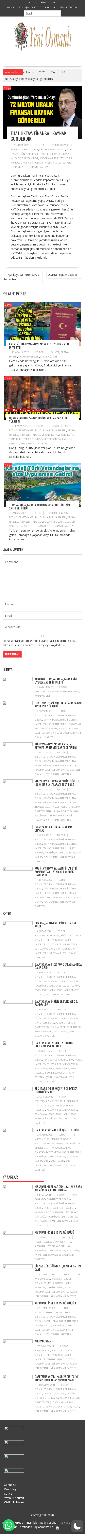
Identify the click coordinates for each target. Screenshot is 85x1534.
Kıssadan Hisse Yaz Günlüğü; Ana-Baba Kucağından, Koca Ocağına (58, 1188)
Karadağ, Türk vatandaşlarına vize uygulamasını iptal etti (39, 346)
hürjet (71, 848)
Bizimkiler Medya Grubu (41, 1522)
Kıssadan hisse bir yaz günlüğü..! (55, 1303)
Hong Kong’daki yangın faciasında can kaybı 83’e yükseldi (39, 419)
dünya (61, 149)
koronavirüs (48, 158)
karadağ (45, 356)
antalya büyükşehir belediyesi (52, 1312)
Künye (35, 7)
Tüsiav (48, 1406)
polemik (38, 162)
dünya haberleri (28, 356)
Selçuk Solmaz (54, 1402)
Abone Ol (11, 7)
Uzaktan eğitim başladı (62, 275)
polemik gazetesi (55, 162)
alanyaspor (42, 935)
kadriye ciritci (43, 1212)
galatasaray (51, 981)
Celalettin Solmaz (54, 1393)
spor (51, 948)
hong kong (50, 434)
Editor (40, 145)
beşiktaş (55, 935)
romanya (61, 897)
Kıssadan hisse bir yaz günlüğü (54, 1232)
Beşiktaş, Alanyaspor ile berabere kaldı (55, 924)
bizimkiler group (60, 426)
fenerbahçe (50, 1059)
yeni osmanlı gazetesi (35, 167)
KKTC (55, 154)
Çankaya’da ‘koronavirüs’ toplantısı (21, 277)
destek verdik (47, 149)
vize (55, 356)
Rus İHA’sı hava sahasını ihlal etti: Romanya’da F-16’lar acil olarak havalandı (56, 871)
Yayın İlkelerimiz (49, 7)
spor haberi (62, 948)
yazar (52, 1220)
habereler (57, 1207)
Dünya (7, 88)
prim (69, 1156)
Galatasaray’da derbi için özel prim (57, 1130)
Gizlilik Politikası (69, 7)
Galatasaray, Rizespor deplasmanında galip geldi (58, 966)
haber (35, 154)
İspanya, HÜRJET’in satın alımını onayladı (54, 828)
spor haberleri (65, 990)
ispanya (39, 852)
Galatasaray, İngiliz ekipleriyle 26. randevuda (56, 1003)
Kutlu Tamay (50, 1397)
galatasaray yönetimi (48, 1152)
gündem (25, 154)
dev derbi (69, 1143)
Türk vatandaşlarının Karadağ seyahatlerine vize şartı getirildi (39, 506)
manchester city (44, 1022)
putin (49, 811)
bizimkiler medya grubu (24, 430)
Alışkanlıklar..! (44, 1341)
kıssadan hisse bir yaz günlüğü (53, 1246)
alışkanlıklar (42, 1350)
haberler (45, 154)
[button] (77, 1526)
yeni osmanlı (38, 526)
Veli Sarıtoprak (62, 1406)
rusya (71, 897)
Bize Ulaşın (23, 7)
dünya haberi (57, 430)
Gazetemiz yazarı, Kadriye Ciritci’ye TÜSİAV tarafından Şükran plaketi (56, 1378)
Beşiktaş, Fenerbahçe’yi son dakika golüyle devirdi (56, 1090)
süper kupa (53, 1072)
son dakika (59, 439)
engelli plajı (50, 1321)
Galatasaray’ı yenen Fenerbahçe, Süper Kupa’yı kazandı (54, 1044)
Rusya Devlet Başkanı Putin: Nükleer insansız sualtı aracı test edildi (57, 783)
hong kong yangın (46, 728)
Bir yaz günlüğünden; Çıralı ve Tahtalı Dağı (58, 1268)
